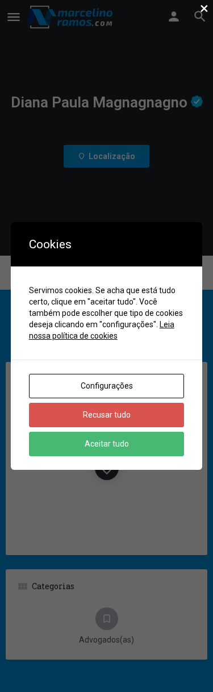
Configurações (107, 385)
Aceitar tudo (107, 443)
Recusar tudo (107, 414)
